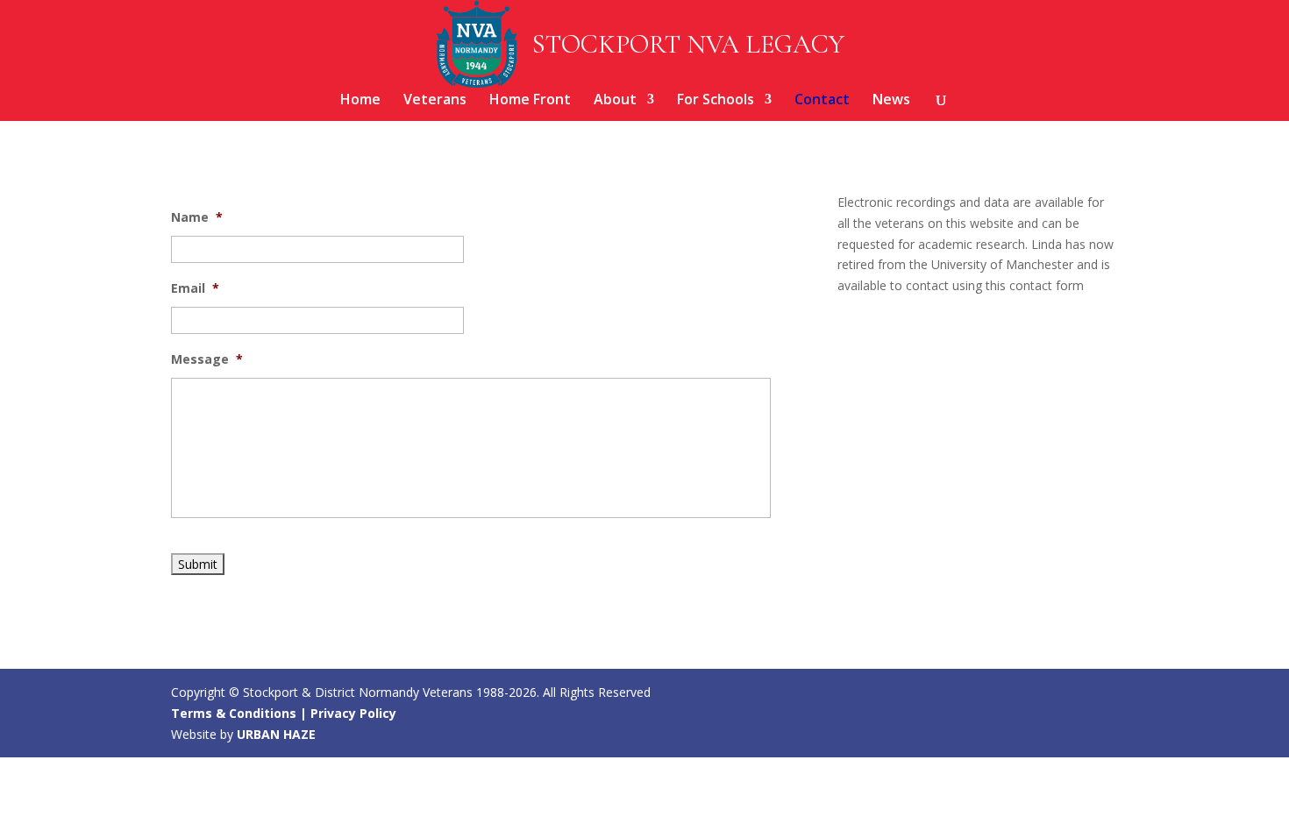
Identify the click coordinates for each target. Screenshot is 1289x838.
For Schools (715, 101)
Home (360, 101)
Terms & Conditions (233, 713)
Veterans (434, 101)
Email (195, 288)
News (891, 101)
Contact (822, 101)
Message (207, 359)
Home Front (530, 101)
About (615, 101)
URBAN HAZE (276, 734)
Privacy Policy (353, 713)
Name (197, 217)
